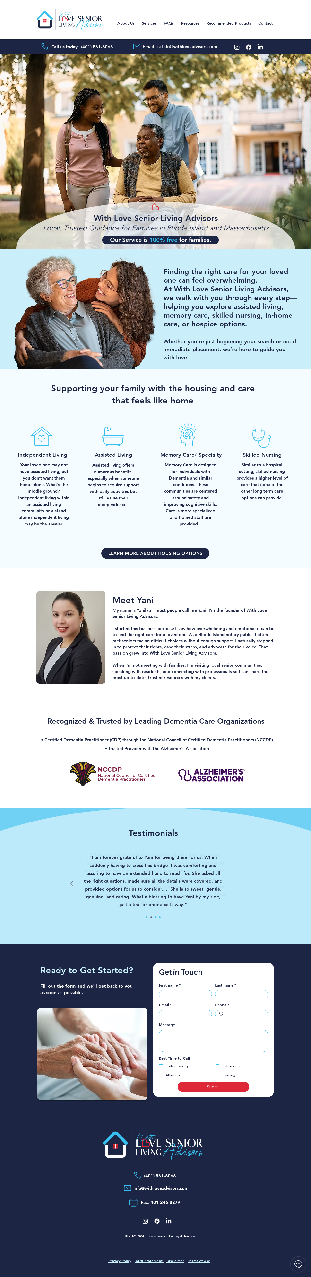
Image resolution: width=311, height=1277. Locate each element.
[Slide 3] (155, 917)
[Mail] (136, 46)
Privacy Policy (119, 1261)
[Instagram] (236, 47)
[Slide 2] (151, 917)
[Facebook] (248, 47)
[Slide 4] (160, 917)
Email (165, 1005)
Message (167, 1025)
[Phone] (44, 46)
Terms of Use (199, 1261)
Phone (222, 1005)
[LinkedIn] (260, 47)
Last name (225, 985)
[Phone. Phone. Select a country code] (223, 1014)
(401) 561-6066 (97, 47)
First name (170, 985)
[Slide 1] (146, 917)
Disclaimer (175, 1261)
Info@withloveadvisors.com (189, 46)
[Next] (282, 151)
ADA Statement (149, 1261)
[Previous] (28, 151)
